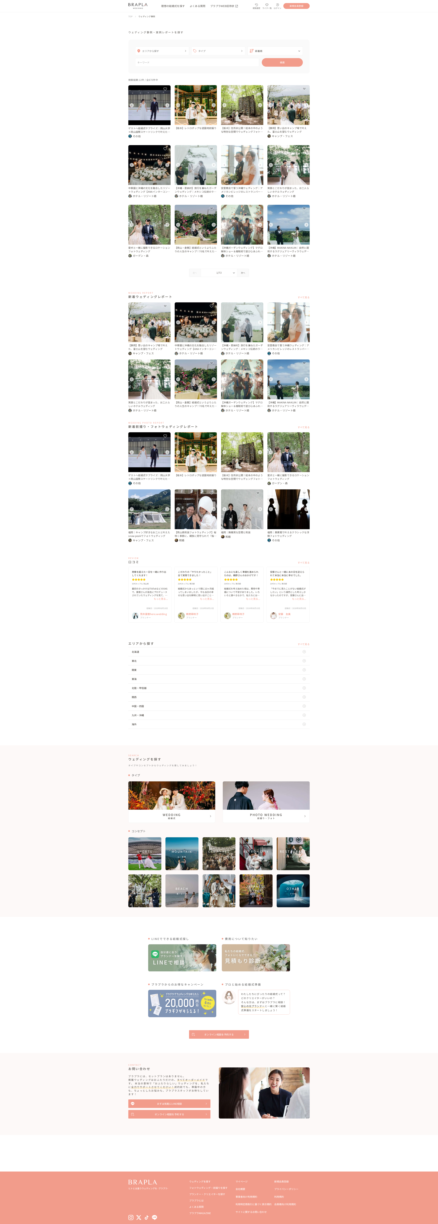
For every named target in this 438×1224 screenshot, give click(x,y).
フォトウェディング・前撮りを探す (208, 1187)
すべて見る (304, 297)
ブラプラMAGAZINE (200, 1213)
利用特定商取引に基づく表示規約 (254, 1204)
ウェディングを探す (200, 1181)
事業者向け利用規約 (246, 1196)
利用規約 (279, 1196)
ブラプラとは (196, 1200)
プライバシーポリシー (286, 1189)
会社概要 (240, 1189)
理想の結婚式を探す (173, 6)
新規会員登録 (281, 1181)
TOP (130, 16)
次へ (243, 272)
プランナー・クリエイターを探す (207, 1194)
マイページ (242, 1181)
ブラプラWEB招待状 (222, 6)
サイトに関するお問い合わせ (251, 1212)
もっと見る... (161, 598)
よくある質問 (197, 6)
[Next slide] (167, 105)
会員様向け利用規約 (285, 1204)
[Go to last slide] (132, 105)
